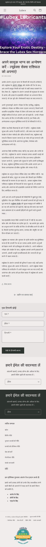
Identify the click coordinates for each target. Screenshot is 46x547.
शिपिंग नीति (8, 435)
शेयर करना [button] (7, 284)
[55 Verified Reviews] (23, 545)
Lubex (13, 517)
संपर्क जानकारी (9, 463)
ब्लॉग (6, 468)
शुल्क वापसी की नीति (35, 517)
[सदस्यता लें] (38, 382)
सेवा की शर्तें (8, 452)
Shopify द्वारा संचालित (22, 517)
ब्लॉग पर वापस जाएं (25, 294)
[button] (5, 10)
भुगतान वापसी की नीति (12, 441)
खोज (6, 430)
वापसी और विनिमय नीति (12, 446)
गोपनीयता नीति (9, 457)
